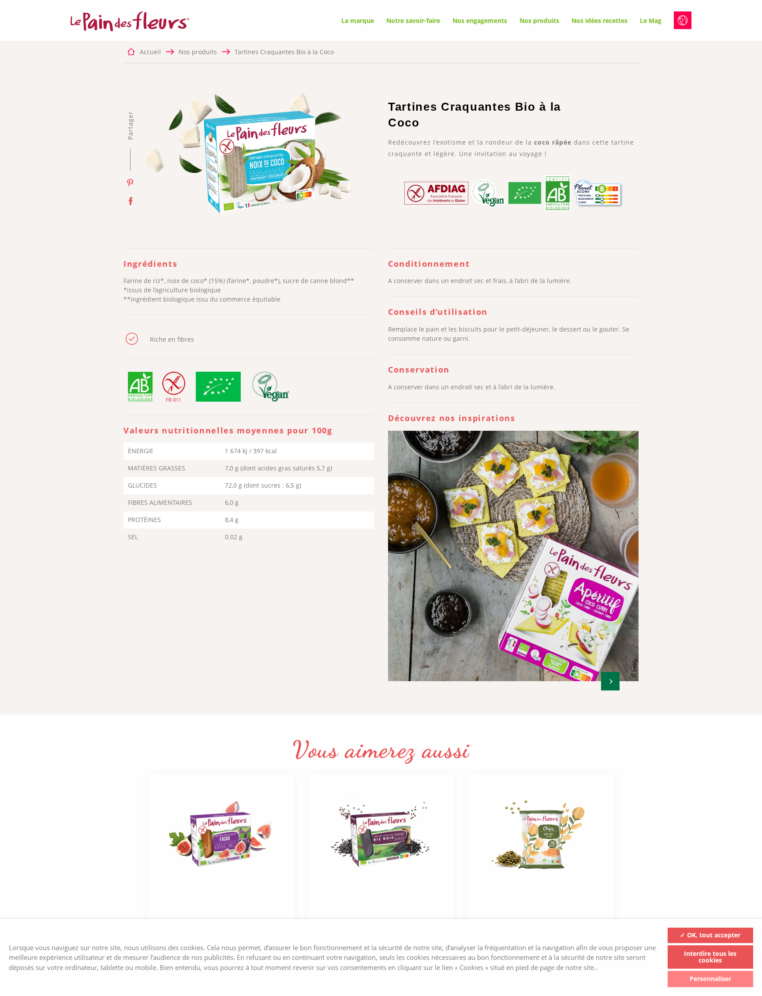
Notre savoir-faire (413, 20)
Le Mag (650, 20)
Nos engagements (479, 20)
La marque (357, 20)
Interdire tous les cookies (710, 956)
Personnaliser (710, 978)
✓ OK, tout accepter (710, 935)
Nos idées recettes (600, 20)
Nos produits (539, 20)
